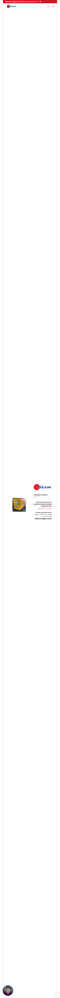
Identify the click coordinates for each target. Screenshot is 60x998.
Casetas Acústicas (41, 509)
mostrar (36, 496)
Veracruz (49, 509)
